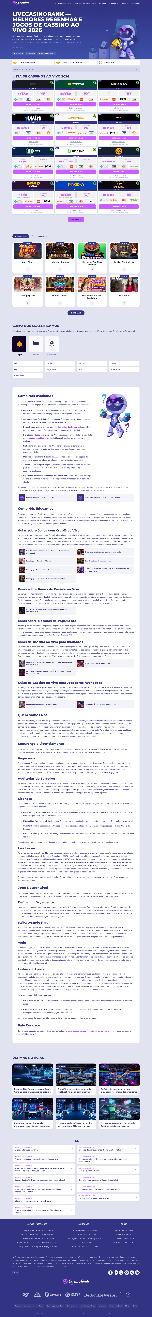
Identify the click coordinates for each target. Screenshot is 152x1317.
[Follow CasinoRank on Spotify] (132, 1272)
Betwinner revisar (76, 108)
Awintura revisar (76, 142)
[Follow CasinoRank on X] (121, 1272)
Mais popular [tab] (22, 236)
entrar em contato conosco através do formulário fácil (90, 1031)
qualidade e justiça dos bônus (64, 427)
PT (15, 1272)
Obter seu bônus (33, 104)
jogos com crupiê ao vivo (37, 438)
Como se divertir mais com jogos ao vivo (37, 1234)
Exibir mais (74, 219)
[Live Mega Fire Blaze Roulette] (92, 258)
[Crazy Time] (27, 258)
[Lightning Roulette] (60, 258)
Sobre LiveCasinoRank (124, 1230)
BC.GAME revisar (76, 175)
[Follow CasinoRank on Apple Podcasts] (137, 1272)
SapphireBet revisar (33, 108)
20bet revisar (33, 175)
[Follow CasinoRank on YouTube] (126, 1272)
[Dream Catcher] (60, 291)
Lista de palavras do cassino (85, 1230)
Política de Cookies (41, 1314)
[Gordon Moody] (72, 1294)
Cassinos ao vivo (62, 3)
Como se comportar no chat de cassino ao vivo (37, 1242)
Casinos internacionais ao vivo (85, 1246)
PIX (70, 635)
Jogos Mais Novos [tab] (41, 236)
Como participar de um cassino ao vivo (37, 1230)
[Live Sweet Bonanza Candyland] (92, 291)
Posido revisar (76, 210)
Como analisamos (124, 1234)
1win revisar (33, 142)
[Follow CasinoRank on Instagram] (116, 1272)
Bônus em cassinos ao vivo (85, 1234)
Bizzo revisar (33, 210)
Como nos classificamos (124, 1238)
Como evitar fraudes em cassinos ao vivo (37, 1238)
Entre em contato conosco (124, 1242)
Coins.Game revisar (119, 175)
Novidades (135, 3)
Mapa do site (112, 1314)
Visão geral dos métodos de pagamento (85, 1238)
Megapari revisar (118, 142)
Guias (123, 3)
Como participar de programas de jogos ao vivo (37, 1246)
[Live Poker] (124, 291)
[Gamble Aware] (102, 1294)
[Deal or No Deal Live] (124, 258)
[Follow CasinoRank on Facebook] (110, 1272)
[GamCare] (53, 1294)
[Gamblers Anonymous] (37, 1294)
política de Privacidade (77, 1314)
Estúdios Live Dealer (107, 3)
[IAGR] (25, 1294)
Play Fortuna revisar (118, 210)
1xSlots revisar (118, 108)
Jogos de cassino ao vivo (84, 3)
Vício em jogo (85, 1242)
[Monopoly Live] (27, 291)
